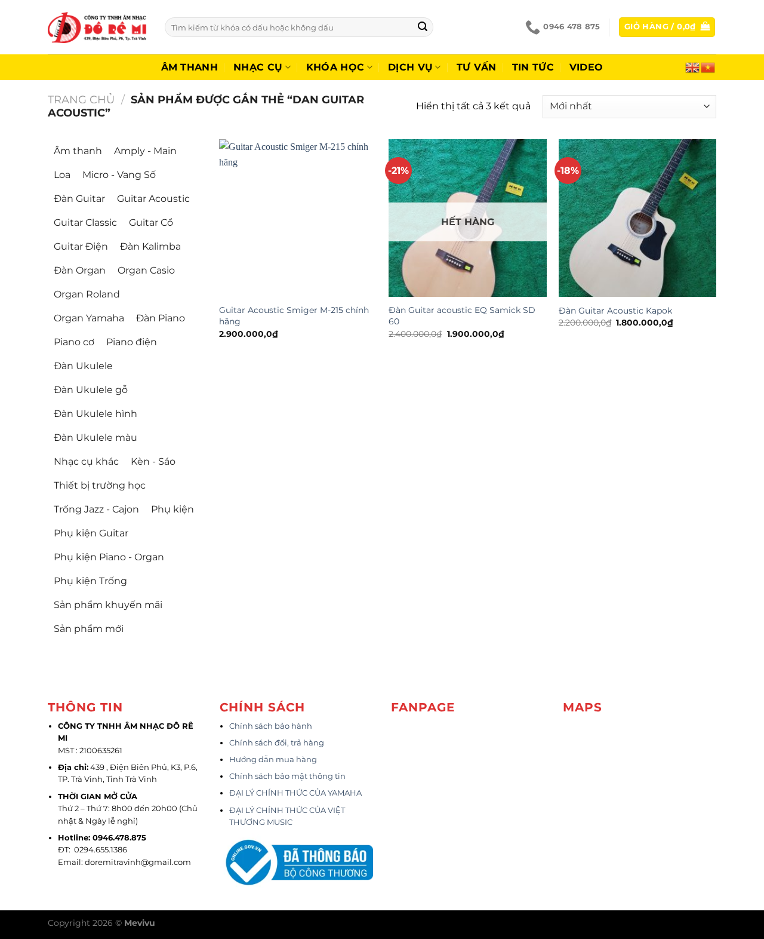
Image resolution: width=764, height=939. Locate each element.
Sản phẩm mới (89, 628)
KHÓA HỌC (335, 67)
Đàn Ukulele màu (95, 437)
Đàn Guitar (79, 198)
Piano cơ (74, 342)
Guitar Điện (81, 246)
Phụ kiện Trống (90, 581)
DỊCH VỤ (410, 67)
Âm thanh (189, 67)
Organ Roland (87, 294)
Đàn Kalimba (150, 246)
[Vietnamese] (708, 66)
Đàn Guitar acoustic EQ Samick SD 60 (462, 316)
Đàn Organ (80, 270)
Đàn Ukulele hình (95, 413)
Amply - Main (145, 150)
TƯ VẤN (477, 67)
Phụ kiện (172, 509)
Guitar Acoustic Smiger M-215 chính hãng (294, 316)
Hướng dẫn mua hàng (273, 759)
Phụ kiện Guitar (91, 533)
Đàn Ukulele (83, 366)
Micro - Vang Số (119, 174)
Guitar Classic (85, 222)
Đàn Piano (160, 318)
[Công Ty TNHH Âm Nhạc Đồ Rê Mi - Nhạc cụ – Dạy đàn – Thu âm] (97, 27)
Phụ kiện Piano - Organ (109, 557)
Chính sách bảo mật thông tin (287, 776)
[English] (693, 66)
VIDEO (586, 67)
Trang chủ (81, 99)
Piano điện (131, 342)
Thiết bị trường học (100, 485)
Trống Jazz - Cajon (96, 509)
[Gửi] (422, 27)
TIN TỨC (533, 67)
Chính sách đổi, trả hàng (276, 742)
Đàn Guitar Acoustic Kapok (615, 310)
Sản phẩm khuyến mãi (108, 604)
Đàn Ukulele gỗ (91, 389)
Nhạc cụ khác (86, 461)
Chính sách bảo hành (270, 726)
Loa (62, 174)
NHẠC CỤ (257, 67)
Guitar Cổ (151, 222)
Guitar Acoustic (153, 198)
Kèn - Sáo (153, 461)
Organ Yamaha (89, 318)
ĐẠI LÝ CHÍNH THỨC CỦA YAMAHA (295, 792)
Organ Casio (146, 270)
